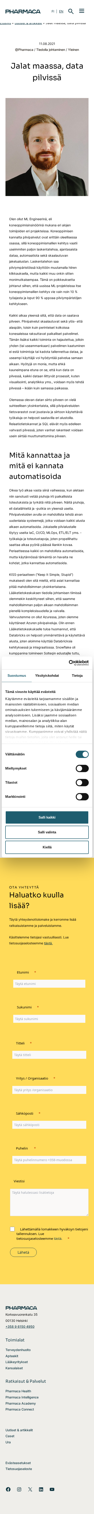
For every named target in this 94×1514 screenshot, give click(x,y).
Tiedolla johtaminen (50, 50)
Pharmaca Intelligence (22, 1397)
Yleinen (73, 50)
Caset (9, 1436)
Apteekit (11, 1356)
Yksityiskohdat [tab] (47, 675)
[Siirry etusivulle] (23, 11)
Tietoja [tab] (77, 675)
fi (53, 11)
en (61, 11)
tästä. (48, 943)
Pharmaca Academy (20, 1403)
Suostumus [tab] (17, 675)
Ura (8, 1442)
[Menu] (81, 10)
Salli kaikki (47, 817)
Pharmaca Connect (19, 1409)
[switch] (82, 768)
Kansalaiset (14, 1368)
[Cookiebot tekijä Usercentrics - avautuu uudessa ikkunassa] (69, 663)
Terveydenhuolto (18, 1350)
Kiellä (47, 847)
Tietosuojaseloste (18, 1469)
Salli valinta (47, 832)
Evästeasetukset (18, 1463)
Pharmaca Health (18, 1391)
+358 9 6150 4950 (19, 1326)
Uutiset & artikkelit (19, 1430)
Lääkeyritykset (16, 1362)
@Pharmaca (24, 50)
